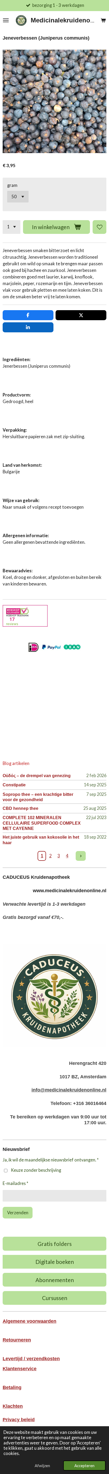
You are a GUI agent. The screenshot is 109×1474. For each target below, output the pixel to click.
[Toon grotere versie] (54, 995)
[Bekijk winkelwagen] (103, 20)
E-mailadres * (15, 1183)
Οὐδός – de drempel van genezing (37, 775)
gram (12, 185)
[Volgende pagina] (81, 856)
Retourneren (17, 1340)
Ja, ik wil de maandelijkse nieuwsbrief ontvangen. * (51, 1159)
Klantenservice (20, 1368)
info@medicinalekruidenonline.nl (68, 1090)
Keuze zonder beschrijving (36, 1170)
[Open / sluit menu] (6, 20)
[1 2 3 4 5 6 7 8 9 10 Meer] (11, 227)
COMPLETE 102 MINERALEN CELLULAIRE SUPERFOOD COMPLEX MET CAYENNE (42, 823)
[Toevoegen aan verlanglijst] (99, 227)
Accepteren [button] (84, 1465)
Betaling (12, 1387)
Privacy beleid (19, 1419)
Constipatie (14, 784)
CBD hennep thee (20, 808)
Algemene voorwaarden (29, 1321)
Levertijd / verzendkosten (31, 1358)
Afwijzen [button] (42, 1465)
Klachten (13, 1406)
